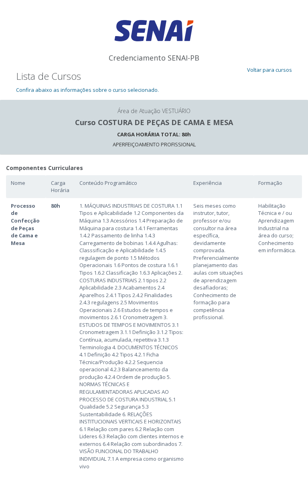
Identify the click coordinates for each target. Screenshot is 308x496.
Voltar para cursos (269, 69)
